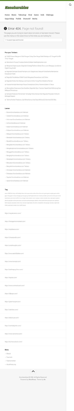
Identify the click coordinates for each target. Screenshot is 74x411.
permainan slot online (21, 200)
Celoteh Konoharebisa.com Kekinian (18, 116)
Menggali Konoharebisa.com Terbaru (18, 152)
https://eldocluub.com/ (12, 317)
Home (7, 15)
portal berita (45, 200)
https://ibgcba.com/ (11, 277)
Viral (30, 15)
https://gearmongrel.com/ (13, 301)
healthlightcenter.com (33, 195)
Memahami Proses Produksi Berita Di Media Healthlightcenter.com (27, 62)
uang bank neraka (12, 205)
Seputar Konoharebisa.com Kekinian (18, 177)
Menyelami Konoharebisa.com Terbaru (18, 163)
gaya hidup (7, 195)
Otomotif (26, 19)
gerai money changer (15, 195)
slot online (34, 202)
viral (18, 205)
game (45, 193)
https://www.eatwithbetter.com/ (14, 253)
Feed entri (9, 357)
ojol (51, 198)
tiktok (6, 205)
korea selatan (29, 198)
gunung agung (24, 195)
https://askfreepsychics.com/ (14, 269)
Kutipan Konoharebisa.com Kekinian (18, 130)
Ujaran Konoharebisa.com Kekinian (17, 181)
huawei (40, 195)
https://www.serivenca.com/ (13, 334)
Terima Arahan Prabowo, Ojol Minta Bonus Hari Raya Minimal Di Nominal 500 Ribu (31, 99)
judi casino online (51, 195)
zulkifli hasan (22, 205)
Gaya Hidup (9, 19)
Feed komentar (11, 361)
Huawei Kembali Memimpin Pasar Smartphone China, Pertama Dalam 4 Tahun (30, 84)
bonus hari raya (25, 193)
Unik (42, 15)
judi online (58, 195)
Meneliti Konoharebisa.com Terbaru (17, 141)
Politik (18, 19)
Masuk (9, 353)
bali (17, 193)
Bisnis (14, 15)
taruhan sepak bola (54, 202)
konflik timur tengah (21, 198)
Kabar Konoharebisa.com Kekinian (17, 127)
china (37, 193)
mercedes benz (46, 198)
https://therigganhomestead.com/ (15, 221)
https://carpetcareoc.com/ (13, 213)
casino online (32, 193)
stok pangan (47, 202)
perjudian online (12, 200)
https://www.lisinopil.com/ (13, 261)
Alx (44, 379)
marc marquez (36, 198)
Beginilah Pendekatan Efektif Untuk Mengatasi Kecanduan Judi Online (27, 77)
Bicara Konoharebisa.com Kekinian (17, 112)
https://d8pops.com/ (11, 293)
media (41, 198)
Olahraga (49, 15)
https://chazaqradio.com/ (13, 237)
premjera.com (51, 200)
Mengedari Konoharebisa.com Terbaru (18, 144)
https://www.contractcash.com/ (15, 285)
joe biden (45, 195)
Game (36, 15)
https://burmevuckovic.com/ (13, 342)
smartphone (40, 202)
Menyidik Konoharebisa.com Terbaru (18, 166)
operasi (54, 198)
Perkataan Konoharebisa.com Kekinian (18, 173)
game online (56, 193)
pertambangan (30, 200)
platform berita (38, 200)
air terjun (13, 193)
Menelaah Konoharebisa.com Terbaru (18, 137)
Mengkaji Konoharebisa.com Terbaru (18, 155)
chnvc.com (41, 193)
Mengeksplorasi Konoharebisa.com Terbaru (20, 148)
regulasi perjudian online (14, 202)
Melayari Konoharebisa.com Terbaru (18, 134)
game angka (50, 193)
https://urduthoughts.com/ (13, 245)
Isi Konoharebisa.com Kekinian (16, 123)
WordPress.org (11, 364)
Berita (34, 19)
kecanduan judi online (10, 198)
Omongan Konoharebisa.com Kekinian (18, 170)
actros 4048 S (8, 193)
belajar (19, 193)
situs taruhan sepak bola (26, 202)
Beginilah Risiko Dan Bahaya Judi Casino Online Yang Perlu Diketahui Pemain (30, 81)
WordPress (32, 379)
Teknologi (22, 15)
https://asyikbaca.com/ (12, 229)
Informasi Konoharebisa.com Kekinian (18, 119)
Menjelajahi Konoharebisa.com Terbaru (18, 159)
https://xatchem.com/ (11, 309)
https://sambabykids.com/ (13, 325)
